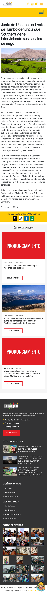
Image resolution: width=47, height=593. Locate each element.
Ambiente (7, 368)
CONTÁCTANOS (11, 433)
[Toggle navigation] (40, 12)
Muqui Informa (19, 263)
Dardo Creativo (34, 590)
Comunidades (8, 263)
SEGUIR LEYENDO (13, 278)
